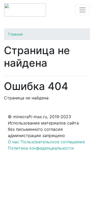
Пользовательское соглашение (53, 141)
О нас (13, 141)
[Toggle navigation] (82, 10)
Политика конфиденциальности (41, 148)
